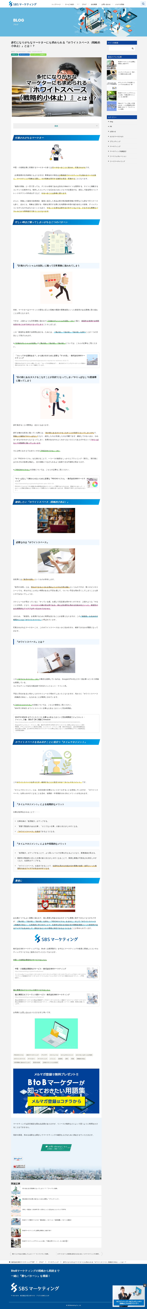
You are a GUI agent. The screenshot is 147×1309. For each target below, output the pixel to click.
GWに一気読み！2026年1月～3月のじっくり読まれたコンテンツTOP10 (44, 1209)
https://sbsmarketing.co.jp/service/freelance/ (29, 997)
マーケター (31, 1058)
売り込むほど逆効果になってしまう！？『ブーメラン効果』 (40, 1188)
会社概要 (94, 4)
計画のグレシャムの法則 (50, 1062)
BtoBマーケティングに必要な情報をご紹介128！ (37, 1230)
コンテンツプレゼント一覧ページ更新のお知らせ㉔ (126, 73)
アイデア (44, 1055)
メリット (52, 1058)
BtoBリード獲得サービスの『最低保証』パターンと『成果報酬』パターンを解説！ (47, 1220)
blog (111, 121)
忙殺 (72, 1058)
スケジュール (54, 1055)
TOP (22, 1262)
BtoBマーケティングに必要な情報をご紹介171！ (126, 62)
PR (111, 126)
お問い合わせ (106, 4)
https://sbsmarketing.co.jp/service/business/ (29, 971)
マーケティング (24, 54)
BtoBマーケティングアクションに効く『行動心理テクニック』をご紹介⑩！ (126, 95)
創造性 (60, 1058)
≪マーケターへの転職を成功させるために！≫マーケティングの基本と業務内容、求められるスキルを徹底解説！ (80, 1254)
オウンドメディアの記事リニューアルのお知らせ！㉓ (126, 83)
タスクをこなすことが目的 (84, 1055)
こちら (44, 960)
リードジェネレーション (118, 156)
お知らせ (14, 54)
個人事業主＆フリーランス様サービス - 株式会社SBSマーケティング (42, 994)
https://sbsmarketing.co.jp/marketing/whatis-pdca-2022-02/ (34, 483)
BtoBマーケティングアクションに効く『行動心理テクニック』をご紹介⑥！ (45, 1241)
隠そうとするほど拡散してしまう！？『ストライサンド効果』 (31, 1254)
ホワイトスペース (19, 1058)
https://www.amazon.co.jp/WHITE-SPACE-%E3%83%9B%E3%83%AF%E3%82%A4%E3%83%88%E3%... (48, 722)
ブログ (84, 4)
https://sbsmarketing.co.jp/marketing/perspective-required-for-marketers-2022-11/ (42, 360)
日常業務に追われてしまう (22, 1062)
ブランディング (115, 141)
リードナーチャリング (117, 161)
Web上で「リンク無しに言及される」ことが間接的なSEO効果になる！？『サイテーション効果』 (126, 106)
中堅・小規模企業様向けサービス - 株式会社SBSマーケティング (40, 969)
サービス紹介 (69, 4)
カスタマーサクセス (116, 136)
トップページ (56, 4)
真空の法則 (36, 1062)
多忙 (67, 1058)
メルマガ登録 (119, 4)
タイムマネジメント (67, 1055)
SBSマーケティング (32, 1055)
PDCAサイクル (18, 1055)
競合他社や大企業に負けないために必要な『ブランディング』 (41, 1199)
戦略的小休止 (81, 1058)
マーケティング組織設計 (38, 54)
